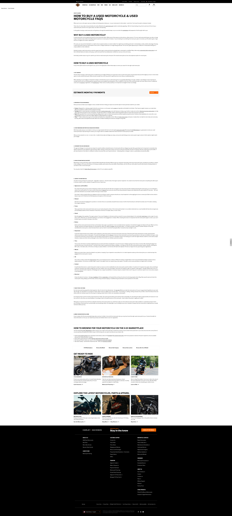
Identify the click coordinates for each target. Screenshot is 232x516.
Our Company (141, 471)
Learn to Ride (124, 1)
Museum (140, 483)
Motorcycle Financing (115, 470)
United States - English (152, 1)
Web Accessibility (143, 504)
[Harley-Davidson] (95, 430)
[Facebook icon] (138, 512)
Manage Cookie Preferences (115, 504)
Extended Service (142, 463)
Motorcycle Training (87, 453)
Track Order (143, 1)
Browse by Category (114, 347)
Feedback (231, 242)
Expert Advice (113, 454)
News (139, 478)
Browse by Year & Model (142, 347)
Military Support (141, 481)
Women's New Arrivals (88, 447)
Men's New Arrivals (87, 444)
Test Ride (130, 1)
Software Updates (142, 452)
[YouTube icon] (143, 512)
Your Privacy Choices (127, 504)
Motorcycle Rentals (142, 454)
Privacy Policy (105, 504)
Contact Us (112, 440)
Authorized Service (142, 447)
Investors (140, 476)
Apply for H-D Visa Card (115, 474)
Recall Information (142, 440)
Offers (111, 456)
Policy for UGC (135, 504)
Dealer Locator (136, 1)
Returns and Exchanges (115, 449)
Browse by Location (127, 347)
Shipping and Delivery (115, 447)
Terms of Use (98, 504)
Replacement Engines (143, 449)
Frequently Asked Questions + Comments (119, 452)
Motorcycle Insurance (143, 460)
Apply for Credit (113, 463)
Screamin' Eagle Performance (144, 494)
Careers (139, 474)
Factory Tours (141, 485)
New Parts (85, 442)
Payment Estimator (114, 467)
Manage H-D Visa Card (115, 477)
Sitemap (83, 504)
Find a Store (113, 444)
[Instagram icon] (140, 512)
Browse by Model (100, 347)
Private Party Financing (115, 472)
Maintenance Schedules (143, 444)
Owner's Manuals (141, 442)
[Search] (141, 5)
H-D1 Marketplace (88, 347)
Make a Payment (114, 465)
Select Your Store (80, 1)
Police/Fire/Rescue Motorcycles (145, 492)
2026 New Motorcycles (88, 440)
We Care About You (151, 504)
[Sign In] (149, 5)
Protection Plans (141, 465)
